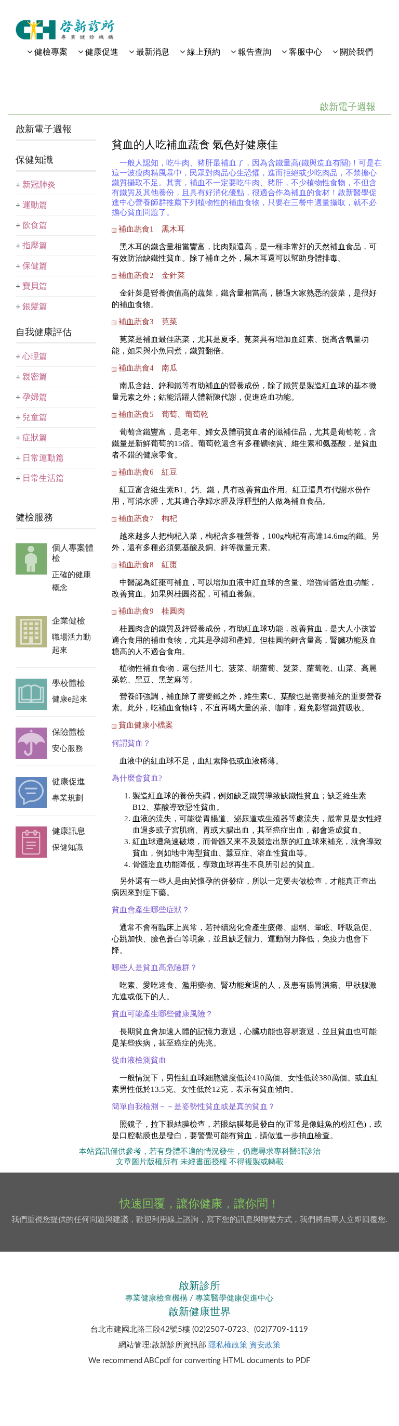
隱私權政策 (227, 1345)
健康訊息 (68, 831)
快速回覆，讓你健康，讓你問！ (199, 1203)
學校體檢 (68, 683)
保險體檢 (68, 732)
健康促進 (68, 782)
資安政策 (265, 1345)
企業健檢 (68, 621)
